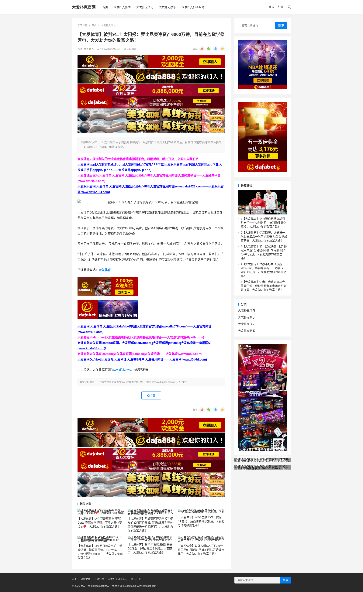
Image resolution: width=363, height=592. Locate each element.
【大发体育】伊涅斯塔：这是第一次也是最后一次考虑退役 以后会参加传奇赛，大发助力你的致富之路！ (264, 236)
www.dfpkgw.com (123, 369)
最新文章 (85, 579)
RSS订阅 (136, 579)
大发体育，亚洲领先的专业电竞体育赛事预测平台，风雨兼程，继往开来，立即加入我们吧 (138, 159)
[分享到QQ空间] (222, 48)
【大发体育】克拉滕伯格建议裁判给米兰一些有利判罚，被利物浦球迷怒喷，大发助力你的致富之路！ (263, 222)
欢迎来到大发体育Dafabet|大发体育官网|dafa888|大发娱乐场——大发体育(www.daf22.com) (140, 353)
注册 (281, 7)
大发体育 (105, 270)
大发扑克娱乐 (167, 7)
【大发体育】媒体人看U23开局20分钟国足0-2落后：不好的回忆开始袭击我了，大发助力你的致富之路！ (201, 549)
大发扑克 (89, 48)
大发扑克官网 (84, 7)
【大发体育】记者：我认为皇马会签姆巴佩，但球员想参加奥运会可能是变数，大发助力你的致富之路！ (263, 285)
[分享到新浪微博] (202, 48)
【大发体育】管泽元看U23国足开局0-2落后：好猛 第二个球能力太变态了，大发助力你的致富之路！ (150, 548)
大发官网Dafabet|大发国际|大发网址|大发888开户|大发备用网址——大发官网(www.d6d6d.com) (142, 359)
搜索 (281, 25)
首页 (105, 7)
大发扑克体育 (108, 25)
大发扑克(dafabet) (193, 7)
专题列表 (99, 579)
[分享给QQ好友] (215, 48)
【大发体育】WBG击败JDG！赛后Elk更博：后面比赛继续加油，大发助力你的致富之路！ (201, 521)
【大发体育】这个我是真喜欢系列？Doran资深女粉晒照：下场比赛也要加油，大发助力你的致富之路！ (100, 522)
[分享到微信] (208, 48)
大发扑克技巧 (144, 7)
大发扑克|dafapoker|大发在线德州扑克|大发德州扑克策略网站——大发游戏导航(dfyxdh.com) (141, 337)
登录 (272, 7)
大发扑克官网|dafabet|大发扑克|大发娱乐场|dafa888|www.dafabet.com (118, 585)
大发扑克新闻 (122, 7)
